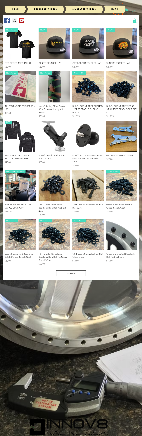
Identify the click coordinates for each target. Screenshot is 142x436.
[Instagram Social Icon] (14, 20)
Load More (71, 273)
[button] (135, 20)
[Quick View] (122, 86)
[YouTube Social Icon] (21, 20)
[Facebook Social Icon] (7, 20)
